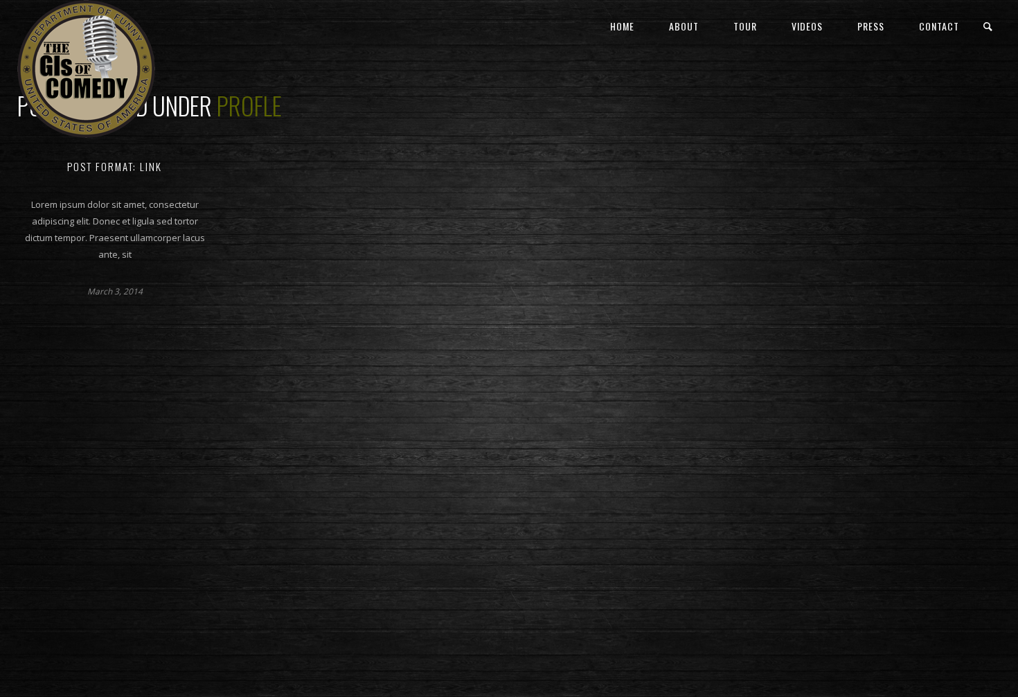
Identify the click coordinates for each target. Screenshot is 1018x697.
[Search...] (988, 26)
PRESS (870, 26)
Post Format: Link (114, 166)
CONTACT (939, 26)
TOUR (745, 26)
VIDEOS (807, 26)
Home (622, 26)
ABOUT (684, 26)
